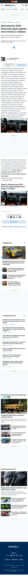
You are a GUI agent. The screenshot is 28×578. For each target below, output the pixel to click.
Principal (3, 22)
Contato (21, 559)
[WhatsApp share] (17, 217)
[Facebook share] (8, 217)
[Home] (10, 5)
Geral (10, 338)
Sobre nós (7, 559)
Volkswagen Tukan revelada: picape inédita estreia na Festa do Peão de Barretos (12, 363)
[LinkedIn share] (14, 217)
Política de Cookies (19, 565)
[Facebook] (7, 555)
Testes (8, 9)
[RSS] (21, 555)
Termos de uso (14, 567)
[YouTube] (19, 555)
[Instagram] (16, 555)
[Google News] (14, 555)
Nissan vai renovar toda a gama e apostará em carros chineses (11, 355)
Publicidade (14, 559)
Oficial (9, 332)
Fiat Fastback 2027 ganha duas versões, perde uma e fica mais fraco (13, 336)
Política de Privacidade (9, 565)
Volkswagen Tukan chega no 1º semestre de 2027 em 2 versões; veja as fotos (13, 342)
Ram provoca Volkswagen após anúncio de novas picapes (13, 349)
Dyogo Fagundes (14, 58)
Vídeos (22, 9)
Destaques (14, 9)
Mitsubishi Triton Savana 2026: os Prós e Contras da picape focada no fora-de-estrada (13, 321)
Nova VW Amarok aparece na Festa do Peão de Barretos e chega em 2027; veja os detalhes (13, 329)
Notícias (3, 9)
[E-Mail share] (20, 217)
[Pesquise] (23, 5)
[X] (9, 555)
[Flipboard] (11, 555)
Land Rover (10, 22)
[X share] (11, 217)
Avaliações (11, 324)
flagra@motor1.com (19, 226)
